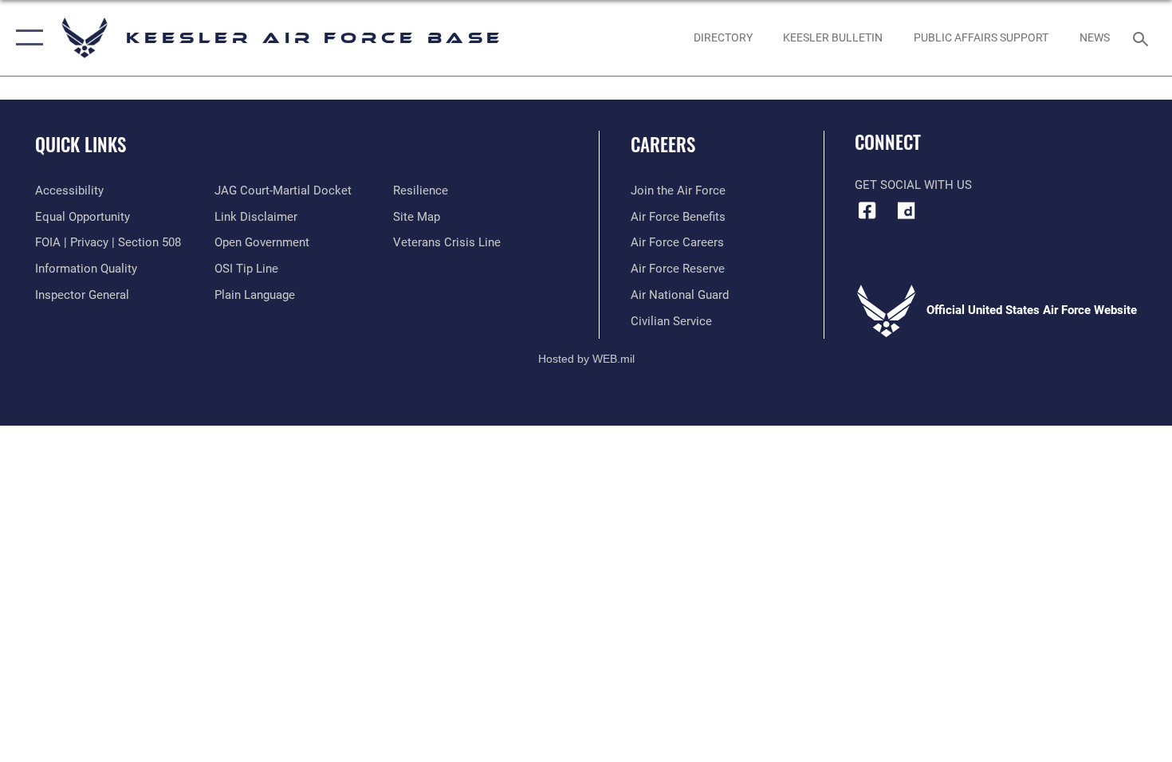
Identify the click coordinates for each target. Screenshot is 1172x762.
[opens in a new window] (906, 210)
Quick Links (80, 144)
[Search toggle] (1143, 37)
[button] (26, 38)
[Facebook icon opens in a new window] (867, 210)
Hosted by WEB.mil (586, 358)
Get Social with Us (913, 185)
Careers (663, 144)
